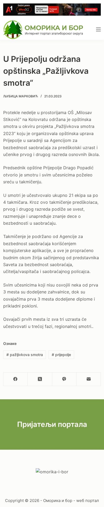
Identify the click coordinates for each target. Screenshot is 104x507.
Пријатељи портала (52, 424)
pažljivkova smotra (24, 354)
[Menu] (98, 29)
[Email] (89, 379)
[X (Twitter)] (40, 379)
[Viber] (64, 379)
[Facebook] (15, 379)
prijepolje (61, 354)
